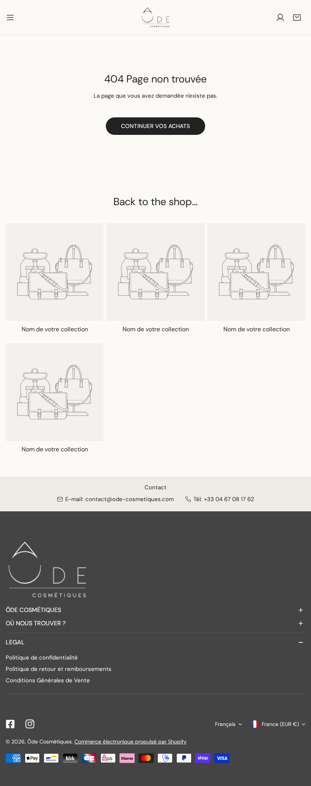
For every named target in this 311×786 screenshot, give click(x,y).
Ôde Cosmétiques (49, 741)
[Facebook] (10, 724)
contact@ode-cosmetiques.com (129, 499)
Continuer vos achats (155, 126)
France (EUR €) (280, 724)
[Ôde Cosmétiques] (155, 17)
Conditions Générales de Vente (48, 680)
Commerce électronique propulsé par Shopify (130, 741)
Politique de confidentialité (42, 657)
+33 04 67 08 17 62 (229, 499)
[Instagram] (30, 724)
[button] (297, 17)
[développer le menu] (10, 17)
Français (225, 724)
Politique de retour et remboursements (59, 669)
